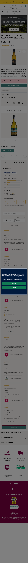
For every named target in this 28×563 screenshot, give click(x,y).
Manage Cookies (14, 291)
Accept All (14, 283)
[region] (14, 281)
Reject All (14, 287)
